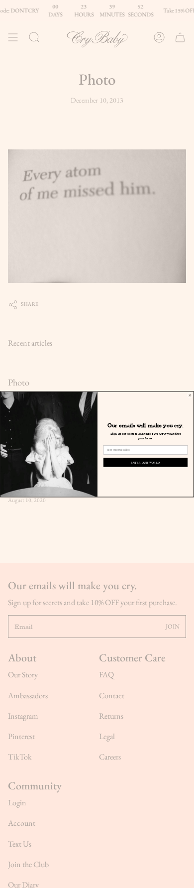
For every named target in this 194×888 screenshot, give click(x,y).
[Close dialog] (190, 395)
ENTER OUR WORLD (145, 462)
